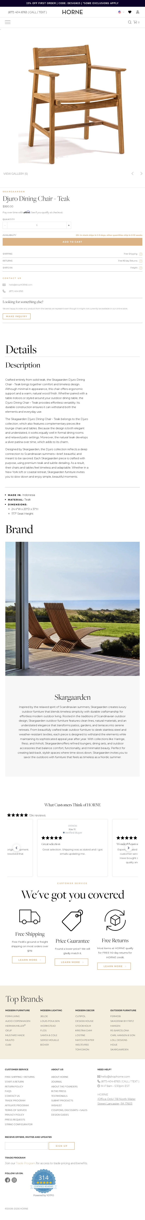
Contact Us (12, 1096)
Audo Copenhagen (17, 1021)
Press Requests (15, 1119)
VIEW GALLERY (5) (16, 173)
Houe (113, 1044)
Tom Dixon (82, 1049)
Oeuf (8, 1030)
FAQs (8, 1091)
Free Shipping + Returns (20, 1077)
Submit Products (62, 1100)
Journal (56, 1081)
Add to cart (72, 241)
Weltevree (82, 1044)
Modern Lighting (51, 1010)
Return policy (14, 1086)
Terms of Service (16, 1110)
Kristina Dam (83, 1030)
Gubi (8, 1044)
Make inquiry (16, 316)
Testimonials (59, 1096)
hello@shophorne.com (115, 1076)
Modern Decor (84, 1010)
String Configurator (19, 1124)
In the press (58, 1091)
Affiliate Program (17, 1105)
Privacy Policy (14, 1114)
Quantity (9, 219)
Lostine (80, 1035)
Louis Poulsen (50, 1021)
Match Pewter (84, 1040)
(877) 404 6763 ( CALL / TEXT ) (27, 12)
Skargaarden (14, 191)
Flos (43, 1030)
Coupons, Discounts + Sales (69, 1110)
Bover (44, 1044)
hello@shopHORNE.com (20, 285)
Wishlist (56, 1105)
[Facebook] (7, 1182)
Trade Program (15, 1100)
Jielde (44, 1016)
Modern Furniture (17, 1010)
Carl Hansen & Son (122, 1035)
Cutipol (80, 1016)
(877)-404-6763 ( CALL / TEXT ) (120, 1081)
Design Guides (60, 1114)
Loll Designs (118, 1040)
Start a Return (14, 1081)
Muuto (9, 1040)
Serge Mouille (49, 1040)
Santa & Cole (48, 1035)
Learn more (28, 959)
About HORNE (59, 1077)
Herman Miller (15, 1025)
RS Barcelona (119, 1030)
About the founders (64, 1086)
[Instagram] (14, 1182)
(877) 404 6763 (16, 291)
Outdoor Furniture (123, 1010)
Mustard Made (15, 1035)
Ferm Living (12, 1016)
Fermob (115, 1016)
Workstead (48, 1025)
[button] (16, 847)
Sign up (61, 1146)
